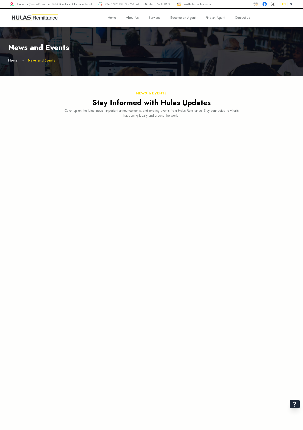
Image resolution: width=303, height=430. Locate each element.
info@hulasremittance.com (197, 4)
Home (13, 60)
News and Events (41, 60)
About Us (132, 17)
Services (154, 17)
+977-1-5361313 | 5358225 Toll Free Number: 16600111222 (137, 4)
